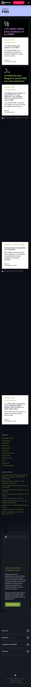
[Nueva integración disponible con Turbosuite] (15, 193)
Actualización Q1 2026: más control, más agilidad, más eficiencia (14, 501)
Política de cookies (15, 680)
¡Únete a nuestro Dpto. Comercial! (12, 498)
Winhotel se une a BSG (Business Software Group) (15, 506)
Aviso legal (9, 678)
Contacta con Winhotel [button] (9, 644)
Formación (5, 450)
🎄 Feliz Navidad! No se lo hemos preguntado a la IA (12, 513)
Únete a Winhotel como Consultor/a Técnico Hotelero (15, 495)
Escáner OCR (6, 448)
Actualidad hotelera (8, 438)
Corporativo (5, 443)
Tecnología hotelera (10, 42)
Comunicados (8, 244)
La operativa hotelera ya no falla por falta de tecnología (15, 490)
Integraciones (17, 244)
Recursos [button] (5, 637)
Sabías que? (6, 463)
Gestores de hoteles (8, 453)
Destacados (7, 40)
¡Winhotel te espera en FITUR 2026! (13, 509)
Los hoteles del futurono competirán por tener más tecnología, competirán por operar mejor (15, 476)
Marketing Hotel (7, 458)
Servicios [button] (5, 631)
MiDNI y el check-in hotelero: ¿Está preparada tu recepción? (13, 482)
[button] (29, 2)
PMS (13, 40)
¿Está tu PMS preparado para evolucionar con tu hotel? (15, 486)
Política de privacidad (18, 678)
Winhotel (6, 60)
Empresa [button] (5, 651)
